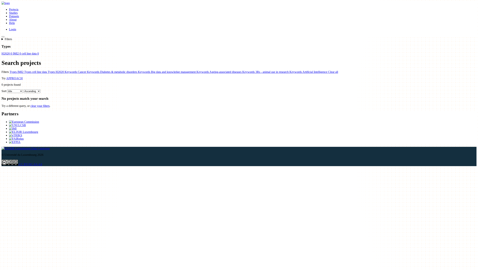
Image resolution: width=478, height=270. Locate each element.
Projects (13, 9)
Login (12, 29)
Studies (13, 12)
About (13, 19)
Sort (4, 91)
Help (12, 23)
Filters (8, 39)
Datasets (14, 16)
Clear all (333, 72)
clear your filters (40, 105)
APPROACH (14, 78)
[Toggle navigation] (3, 36)
